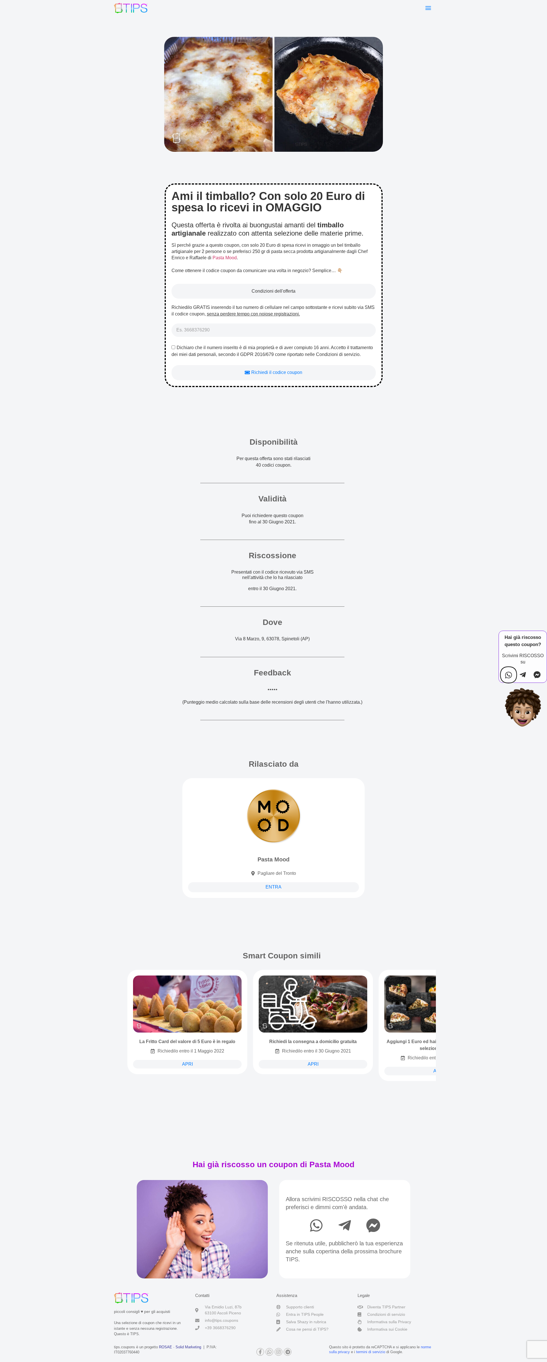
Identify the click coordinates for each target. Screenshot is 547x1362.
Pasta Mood (225, 257)
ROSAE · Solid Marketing (180, 1347)
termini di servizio (370, 1352)
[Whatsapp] (316, 1225)
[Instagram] (278, 1352)
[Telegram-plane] (344, 1225)
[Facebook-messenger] (373, 1225)
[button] (428, 7)
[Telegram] (287, 1352)
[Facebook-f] (260, 1352)
